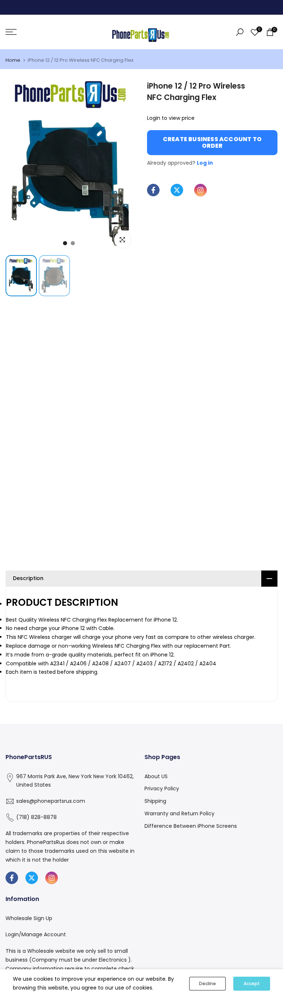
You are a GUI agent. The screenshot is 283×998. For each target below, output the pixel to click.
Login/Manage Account (36, 934)
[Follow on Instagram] (200, 190)
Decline (207, 983)
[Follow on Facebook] (153, 190)
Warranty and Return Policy (179, 813)
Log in (205, 163)
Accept (252, 983)
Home (13, 60)
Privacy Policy (161, 788)
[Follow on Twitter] (177, 190)
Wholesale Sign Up (29, 918)
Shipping (155, 801)
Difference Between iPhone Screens (190, 826)
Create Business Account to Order (212, 142)
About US (156, 776)
